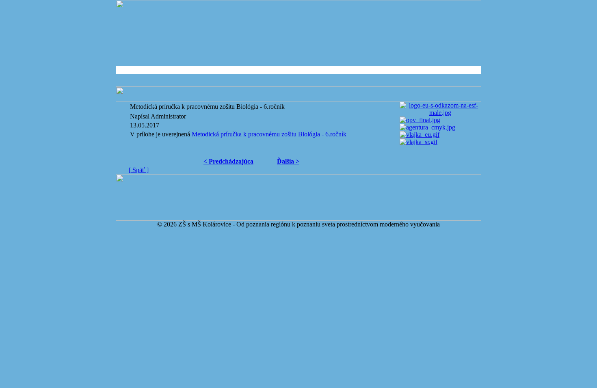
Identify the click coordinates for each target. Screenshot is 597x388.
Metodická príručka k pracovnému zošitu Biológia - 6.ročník (269, 134)
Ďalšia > (288, 161)
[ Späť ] (139, 169)
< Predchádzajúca (228, 161)
